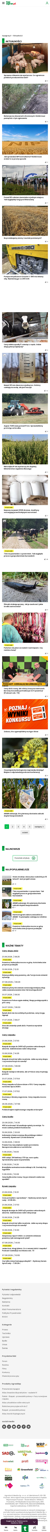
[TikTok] (24, 1427)
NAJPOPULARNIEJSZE (17, 869)
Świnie (5, 1348)
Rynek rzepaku (9, 1186)
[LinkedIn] (29, 1427)
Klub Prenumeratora (11, 1309)
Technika (6, 1333)
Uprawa (5, 1337)
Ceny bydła (7, 1116)
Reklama (6, 1302)
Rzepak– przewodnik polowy (13, 1410)
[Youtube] (14, 1427)
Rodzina (5, 1365)
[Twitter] (19, 1427)
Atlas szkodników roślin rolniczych (16, 1402)
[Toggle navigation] (3, 3)
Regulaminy (7, 1298)
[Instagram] (9, 1427)
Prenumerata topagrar (11, 1389)
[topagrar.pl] (11, 3)
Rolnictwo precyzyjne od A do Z (14, 1406)
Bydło (4, 1340)
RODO (5, 1316)
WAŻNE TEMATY (14, 945)
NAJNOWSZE (13, 849)
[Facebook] (4, 1427)
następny (38, 826)
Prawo (5, 1329)
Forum (4, 1361)
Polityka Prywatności (11, 1313)
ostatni (25, 832)
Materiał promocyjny (10, 1376)
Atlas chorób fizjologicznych (13, 1413)
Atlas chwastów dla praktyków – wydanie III (19, 1392)
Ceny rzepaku (8, 1035)
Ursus (4, 1344)
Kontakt (5, 1305)
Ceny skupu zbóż (10, 951)
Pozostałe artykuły (22, 858)
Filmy (4, 1368)
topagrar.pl (6, 35)
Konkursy (6, 1372)
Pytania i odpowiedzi (11, 1294)
